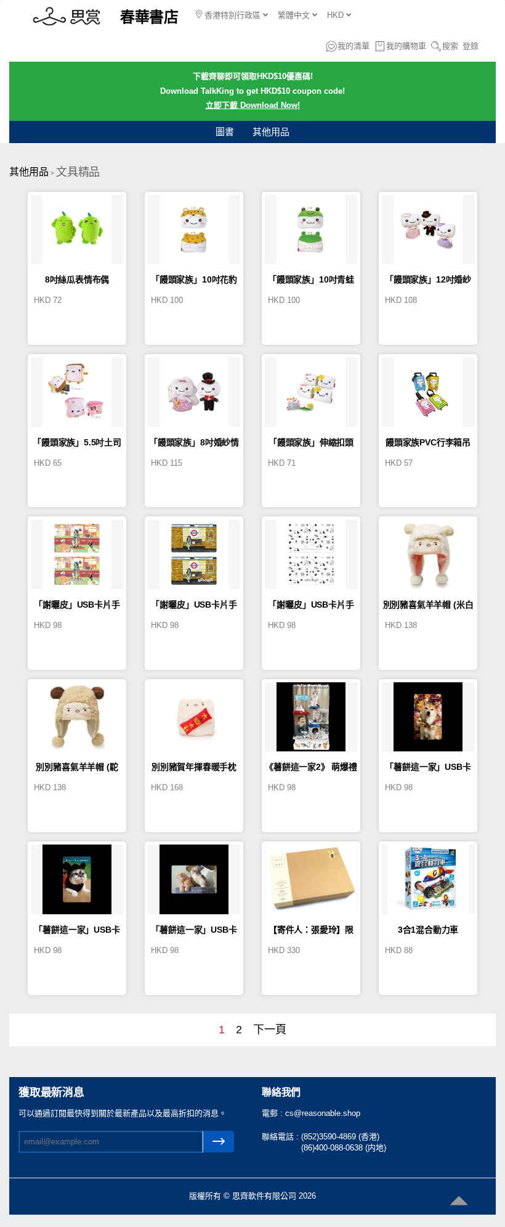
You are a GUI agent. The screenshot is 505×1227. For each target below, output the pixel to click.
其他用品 (270, 131)
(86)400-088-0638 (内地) (343, 1147)
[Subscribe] (218, 1141)
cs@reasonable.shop (322, 1113)
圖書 (225, 131)
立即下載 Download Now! (253, 105)
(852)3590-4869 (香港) (340, 1136)
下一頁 (269, 1029)
